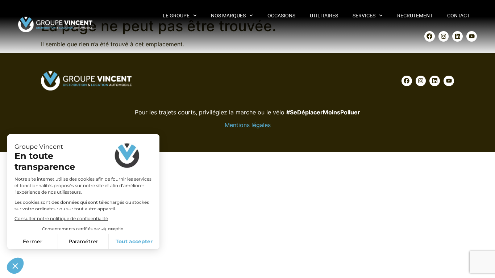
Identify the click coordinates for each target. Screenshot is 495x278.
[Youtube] (471, 36)
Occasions (281, 15)
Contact (458, 15)
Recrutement (415, 15)
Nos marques (228, 15)
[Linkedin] (457, 36)
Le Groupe (176, 15)
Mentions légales (248, 125)
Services (364, 15)
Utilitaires (324, 15)
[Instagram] (443, 36)
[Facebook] (429, 36)
